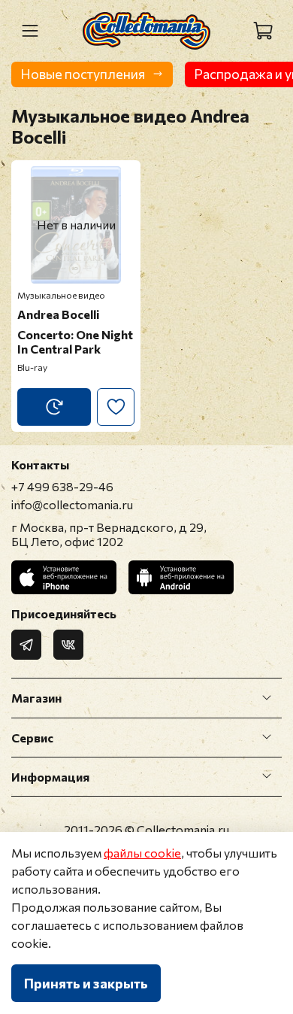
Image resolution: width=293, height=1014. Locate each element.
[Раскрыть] (267, 698)
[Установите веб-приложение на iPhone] (63, 577)
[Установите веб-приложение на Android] (181, 577)
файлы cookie (142, 853)
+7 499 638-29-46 (62, 486)
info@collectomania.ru (72, 504)
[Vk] (68, 645)
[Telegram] (26, 645)
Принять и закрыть (86, 983)
